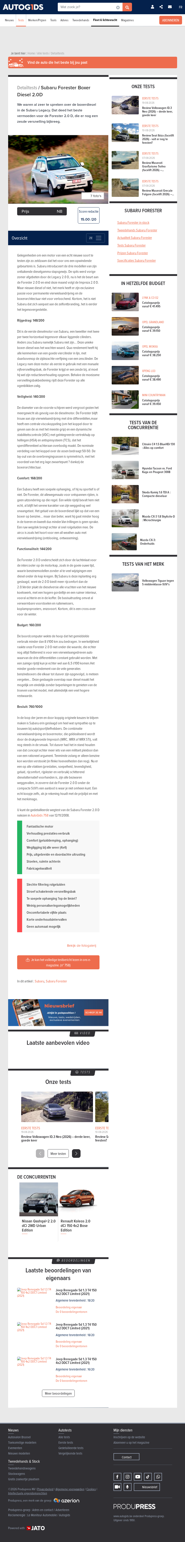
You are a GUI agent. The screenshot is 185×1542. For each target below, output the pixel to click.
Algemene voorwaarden (70, 1489)
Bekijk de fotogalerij (81, 945)
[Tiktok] (148, 1477)
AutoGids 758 (40, 815)
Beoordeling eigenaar (69, 1307)
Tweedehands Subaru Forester (137, 230)
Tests (21, 20)
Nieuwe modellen (19, 1453)
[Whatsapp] (158, 1477)
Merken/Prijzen (37, 20)
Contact (127, 1457)
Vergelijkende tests (70, 1453)
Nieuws (9, 20)
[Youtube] (138, 1477)
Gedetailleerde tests (70, 1447)
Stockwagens (16, 1473)
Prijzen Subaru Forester (132, 252)
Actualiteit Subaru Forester (134, 237)
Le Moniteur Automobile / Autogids (48, 1515)
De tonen (71, 1311)
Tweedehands (80, 20)
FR (180, 7)
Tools (53, 20)
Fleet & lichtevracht (105, 20)
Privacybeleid (45, 1489)
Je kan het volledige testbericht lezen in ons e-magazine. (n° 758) (60, 962)
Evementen (15, 1447)
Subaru (39, 981)
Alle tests (64, 1437)
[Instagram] (128, 1477)
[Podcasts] (128, 1487)
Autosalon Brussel (19, 1437)
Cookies (91, 1489)
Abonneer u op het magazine (131, 1442)
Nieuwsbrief (149, 1487)
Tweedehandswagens (22, 1468)
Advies (64, 20)
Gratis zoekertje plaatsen (23, 1479)
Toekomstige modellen (22, 1442)
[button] (76, 1153)
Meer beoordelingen (58, 1393)
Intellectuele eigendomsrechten (27, 1493)
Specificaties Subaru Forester (136, 260)
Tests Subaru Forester (131, 245)
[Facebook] (117, 1477)
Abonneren (170, 20)
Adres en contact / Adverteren (50, 1509)
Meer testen (58, 1153)
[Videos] (117, 1487)
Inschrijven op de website (129, 1437)
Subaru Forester (56, 981)
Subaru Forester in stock (133, 222)
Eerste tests (65, 1442)
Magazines (127, 20)
